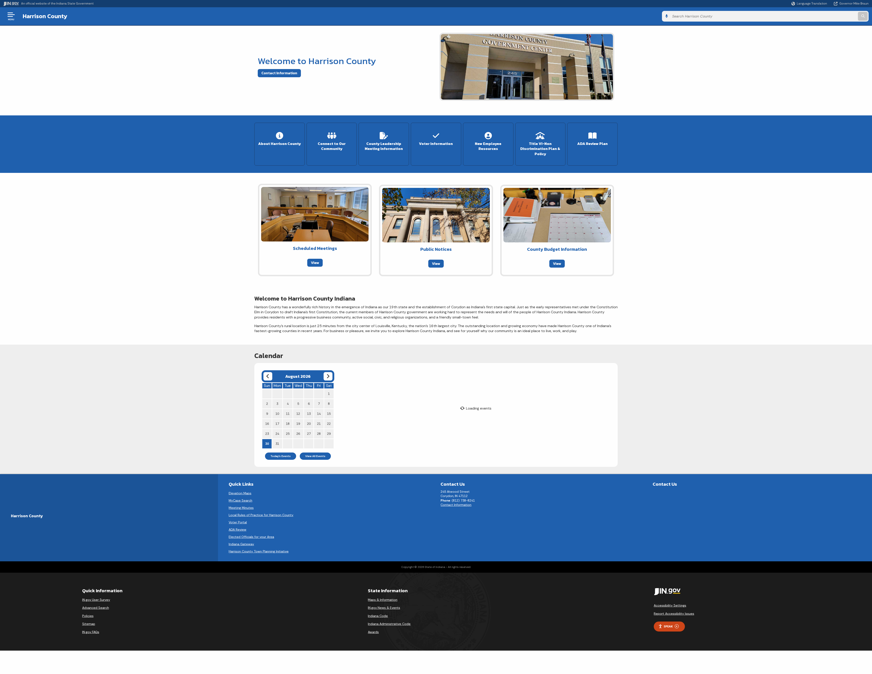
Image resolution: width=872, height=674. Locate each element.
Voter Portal (238, 522)
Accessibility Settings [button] (670, 605)
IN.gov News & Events (384, 608)
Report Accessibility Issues (674, 614)
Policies (88, 616)
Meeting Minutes (241, 508)
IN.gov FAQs (90, 632)
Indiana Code (378, 616)
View (315, 262)
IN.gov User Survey (96, 600)
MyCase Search (240, 500)
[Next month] (328, 376)
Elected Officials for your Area (251, 537)
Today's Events (280, 456)
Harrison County (45, 16)
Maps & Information (382, 600)
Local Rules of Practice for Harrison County (261, 515)
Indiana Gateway (241, 544)
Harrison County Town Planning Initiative (259, 551)
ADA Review (237, 529)
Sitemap (88, 624)
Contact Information (279, 73)
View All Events (315, 456)
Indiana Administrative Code (389, 624)
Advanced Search (95, 608)
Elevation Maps (240, 493)
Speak (668, 626)
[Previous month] (267, 376)
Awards (373, 632)
